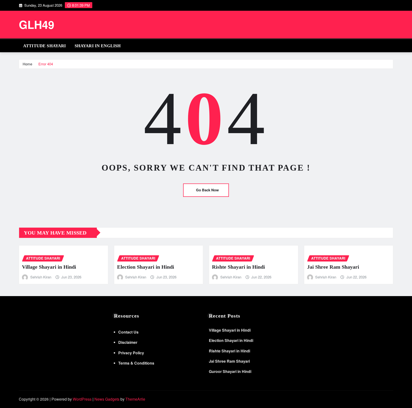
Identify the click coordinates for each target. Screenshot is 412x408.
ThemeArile (135, 399)
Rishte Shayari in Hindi (238, 267)
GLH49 (36, 24)
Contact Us (128, 332)
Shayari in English (98, 45)
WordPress (82, 399)
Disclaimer (127, 342)
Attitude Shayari (44, 45)
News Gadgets (106, 399)
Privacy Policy (131, 353)
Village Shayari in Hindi (49, 267)
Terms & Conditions (136, 363)
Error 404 (45, 63)
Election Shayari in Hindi (145, 267)
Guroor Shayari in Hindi (230, 371)
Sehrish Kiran (40, 276)
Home (27, 63)
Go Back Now (207, 190)
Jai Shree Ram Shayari (333, 267)
